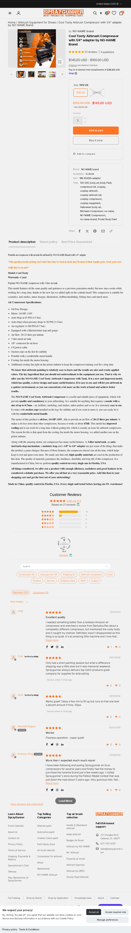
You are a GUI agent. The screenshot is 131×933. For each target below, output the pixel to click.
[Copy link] (111, 231)
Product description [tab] (22, 241)
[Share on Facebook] (79, 231)
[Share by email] (103, 231)
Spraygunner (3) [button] (48, 574)
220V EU (96, 92)
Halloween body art (90, 207)
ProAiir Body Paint (107, 219)
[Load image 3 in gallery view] (52, 74)
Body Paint (106, 182)
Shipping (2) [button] (69, 574)
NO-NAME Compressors (92, 215)
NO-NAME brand (81, 31)
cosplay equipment (90, 203)
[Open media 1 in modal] (37, 48)
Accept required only (115, 912)
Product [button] (37, 580)
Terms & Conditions (29, 929)
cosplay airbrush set (90, 195)
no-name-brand (88, 219)
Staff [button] (83, 580)
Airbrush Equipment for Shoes (37, 22)
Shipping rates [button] (67, 580)
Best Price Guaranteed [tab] (77, 241)
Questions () (40, 592)
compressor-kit (88, 186)
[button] (9, 13)
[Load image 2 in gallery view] (31, 74)
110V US (80, 92)
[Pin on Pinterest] (94, 231)
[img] (53, 612)
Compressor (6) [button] (27, 574)
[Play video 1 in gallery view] (42, 74)
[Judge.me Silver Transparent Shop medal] (64, 543)
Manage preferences (107, 919)
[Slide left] (11, 74)
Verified (63, 555)
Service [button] (50, 580)
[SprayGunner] (109, 814)
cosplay (101, 186)
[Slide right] (62, 74)
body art (94, 182)
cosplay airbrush (89, 190)
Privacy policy (9, 929)
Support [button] (95, 580)
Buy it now (96, 140)
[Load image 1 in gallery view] (21, 74)
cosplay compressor (91, 199)
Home (11, 22)
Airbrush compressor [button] (91, 574)
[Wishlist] (114, 13)
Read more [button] (52, 640)
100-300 (84, 182)
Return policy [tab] (49, 241)
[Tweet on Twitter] (87, 231)
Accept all (94, 912)
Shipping (73, 65)
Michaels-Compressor (91, 211)
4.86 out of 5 (74, 500)
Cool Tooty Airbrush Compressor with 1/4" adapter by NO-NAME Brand (65, 24)
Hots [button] (110, 574)
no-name (109, 211)
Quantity (77, 113)
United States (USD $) (107, 3)
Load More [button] (65, 800)
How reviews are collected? (27, 804)
